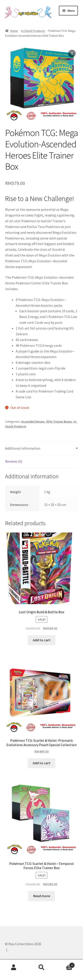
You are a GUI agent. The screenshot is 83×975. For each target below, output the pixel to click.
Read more (41, 896)
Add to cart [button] (41, 640)
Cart (64, 963)
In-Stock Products (33, 31)
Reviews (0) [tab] (13, 461)
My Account (14, 967)
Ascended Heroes (33, 421)
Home (14, 31)
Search (41, 967)
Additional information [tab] (22, 448)
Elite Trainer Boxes (59, 421)
